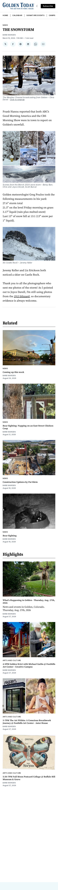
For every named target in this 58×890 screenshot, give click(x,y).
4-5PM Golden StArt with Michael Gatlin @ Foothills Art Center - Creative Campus (29, 665)
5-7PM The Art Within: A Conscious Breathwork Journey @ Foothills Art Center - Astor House (27, 721)
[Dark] (37, 6)
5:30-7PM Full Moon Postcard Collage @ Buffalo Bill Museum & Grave (29, 778)
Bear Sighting (10, 535)
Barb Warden (9, 35)
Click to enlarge (17, 99)
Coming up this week (13, 372)
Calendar (17, 15)
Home (5, 15)
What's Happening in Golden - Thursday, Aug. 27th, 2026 (29, 601)
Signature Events (35, 15)
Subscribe (48, 6)
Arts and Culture (12, 660)
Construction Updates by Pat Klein (20, 481)
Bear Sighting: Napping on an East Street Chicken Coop (28, 427)
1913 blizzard (22, 296)
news (5, 25)
